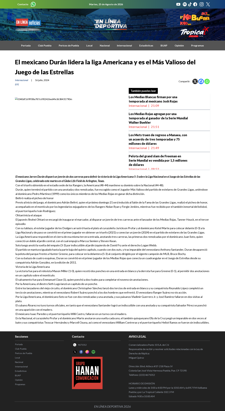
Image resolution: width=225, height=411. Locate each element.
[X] (195, 81)
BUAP (164, 45)
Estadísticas (146, 45)
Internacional (124, 45)
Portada (26, 45)
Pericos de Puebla (69, 45)
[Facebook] (201, 81)
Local (89, 45)
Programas (197, 45)
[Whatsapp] (207, 81)
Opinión (179, 45)
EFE (17, 84)
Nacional (105, 45)
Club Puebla (44, 45)
